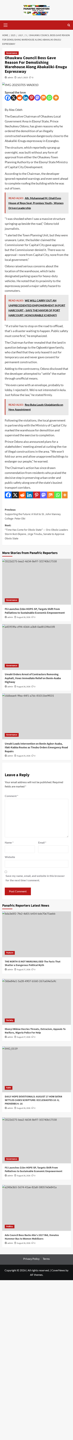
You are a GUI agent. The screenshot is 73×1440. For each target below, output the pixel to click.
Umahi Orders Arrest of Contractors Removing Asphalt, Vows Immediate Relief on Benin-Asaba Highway (33, 678)
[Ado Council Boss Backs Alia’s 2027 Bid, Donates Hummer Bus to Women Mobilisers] (36, 1208)
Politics (9, 1226)
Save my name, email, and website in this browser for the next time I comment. (35, 878)
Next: (36, 532)
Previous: (33, 514)
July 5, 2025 (22, 77)
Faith (8, 1087)
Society (9, 1020)
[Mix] (43, 98)
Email (42, 842)
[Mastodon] (37, 98)
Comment (11, 795)
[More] (56, 98)
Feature (9, 952)
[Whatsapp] (49, 98)
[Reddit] (20, 98)
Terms (46, 1258)
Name (9, 842)
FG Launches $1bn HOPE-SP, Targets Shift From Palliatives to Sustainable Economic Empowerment (35, 611)
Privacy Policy (31, 1258)
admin (10, 77)
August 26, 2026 (23, 617)
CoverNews (58, 1270)
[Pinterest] (31, 98)
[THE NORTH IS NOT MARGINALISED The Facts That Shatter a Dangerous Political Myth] (36, 934)
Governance (11, 53)
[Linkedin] (26, 98)
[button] (5, 24)
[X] (14, 98)
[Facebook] (8, 98)
